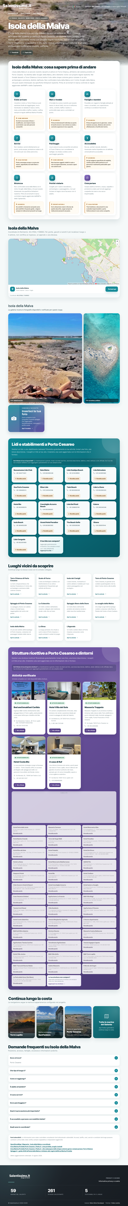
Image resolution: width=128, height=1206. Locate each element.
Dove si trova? (15, 1058)
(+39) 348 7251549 (57, 723)
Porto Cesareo (25, 13)
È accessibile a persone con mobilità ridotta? (27, 1119)
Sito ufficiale (20, 730)
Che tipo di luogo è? (18, 1071)
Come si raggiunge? (18, 1079)
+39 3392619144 (100, 525)
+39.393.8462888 (92, 726)
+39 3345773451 (21, 473)
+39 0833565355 (100, 490)
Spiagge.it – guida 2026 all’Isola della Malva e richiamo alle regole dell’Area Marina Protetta (41, 1151)
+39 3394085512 (21, 490)
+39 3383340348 (100, 507)
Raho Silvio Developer (97, 1203)
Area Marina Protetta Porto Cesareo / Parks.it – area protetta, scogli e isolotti (36, 1146)
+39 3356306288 (74, 525)
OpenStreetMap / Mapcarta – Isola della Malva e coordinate (30, 1144)
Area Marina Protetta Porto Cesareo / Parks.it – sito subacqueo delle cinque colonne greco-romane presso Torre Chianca (51, 1149)
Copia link (28, 52)
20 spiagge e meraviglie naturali (114, 6)
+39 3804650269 (21, 525)
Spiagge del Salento (92, 6)
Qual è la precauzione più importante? (25, 1111)
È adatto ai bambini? (18, 1087)
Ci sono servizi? (16, 1095)
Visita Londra (115, 1203)
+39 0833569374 (21, 507)
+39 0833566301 (47, 509)
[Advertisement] (64, 808)
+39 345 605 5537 (21, 778)
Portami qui (112, 289)
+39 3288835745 (74, 507)
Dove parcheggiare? (18, 1103)
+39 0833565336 (47, 473)
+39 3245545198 (47, 490)
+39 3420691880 (100, 473)
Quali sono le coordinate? (20, 1127)
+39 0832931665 (21, 542)
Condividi (15, 52)
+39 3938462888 (56, 780)
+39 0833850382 (47, 525)
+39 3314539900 (74, 473)
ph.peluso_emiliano (94, 400)
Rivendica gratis (21, 478)
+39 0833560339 (74, 490)
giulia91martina (18, 400)
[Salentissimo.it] (17, 6)
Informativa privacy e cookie (109, 1181)
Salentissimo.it (13, 13)
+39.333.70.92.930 (22, 725)
